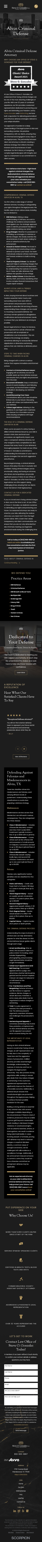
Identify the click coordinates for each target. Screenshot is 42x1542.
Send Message (21, 1430)
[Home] (21, 6)
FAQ (21, 1495)
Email (6, 1384)
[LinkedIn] (14, 1511)
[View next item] (24, 748)
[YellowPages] (19, 1511)
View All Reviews (21, 757)
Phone (7, 1378)
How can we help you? (12, 1397)
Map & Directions (21, 1475)
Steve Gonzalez (10, 113)
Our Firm (21, 1487)
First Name (8, 1366)
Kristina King (23, 113)
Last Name (8, 1372)
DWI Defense (21, 1491)
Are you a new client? (12, 1391)
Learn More (21, 673)
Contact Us (21, 1502)
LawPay (21, 1498)
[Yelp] (23, 1511)
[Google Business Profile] (27, 1511)
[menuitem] (11, 1533)
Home (21, 1484)
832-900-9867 (21, 1454)
